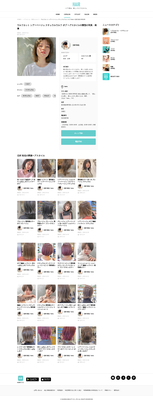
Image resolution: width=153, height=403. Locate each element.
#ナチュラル (26, 96)
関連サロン (108, 390)
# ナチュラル (30, 90)
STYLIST (77, 14)
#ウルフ (46, 96)
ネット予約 (78, 133)
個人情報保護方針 (49, 390)
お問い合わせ (38, 390)
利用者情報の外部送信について (93, 390)
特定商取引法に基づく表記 (73, 390)
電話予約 (78, 141)
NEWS (95, 14)
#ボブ (37, 96)
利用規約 (60, 390)
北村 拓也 (76, 45)
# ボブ (28, 84)
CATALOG (67, 14)
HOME (58, 14)
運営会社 (116, 390)
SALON (86, 14)
